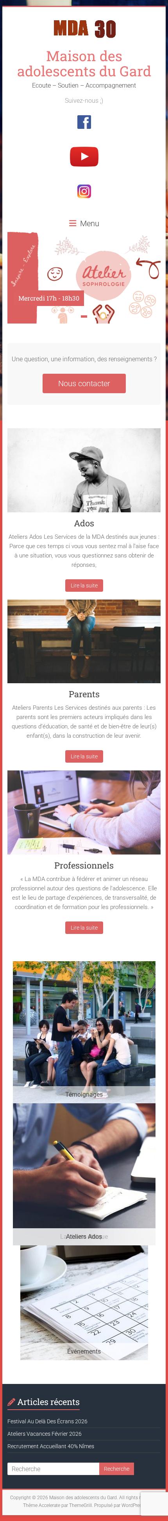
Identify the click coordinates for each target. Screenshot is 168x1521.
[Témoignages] (84, 965)
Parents (84, 694)
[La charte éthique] (84, 1107)
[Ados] (84, 473)
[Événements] (84, 1249)
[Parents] (84, 644)
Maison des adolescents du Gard (84, 63)
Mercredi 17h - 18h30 (48, 298)
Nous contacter (84, 383)
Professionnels (84, 865)
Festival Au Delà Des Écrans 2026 (47, 1421)
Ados (84, 523)
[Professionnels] (84, 815)
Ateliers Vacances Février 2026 (44, 1434)
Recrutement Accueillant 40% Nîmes (50, 1446)
